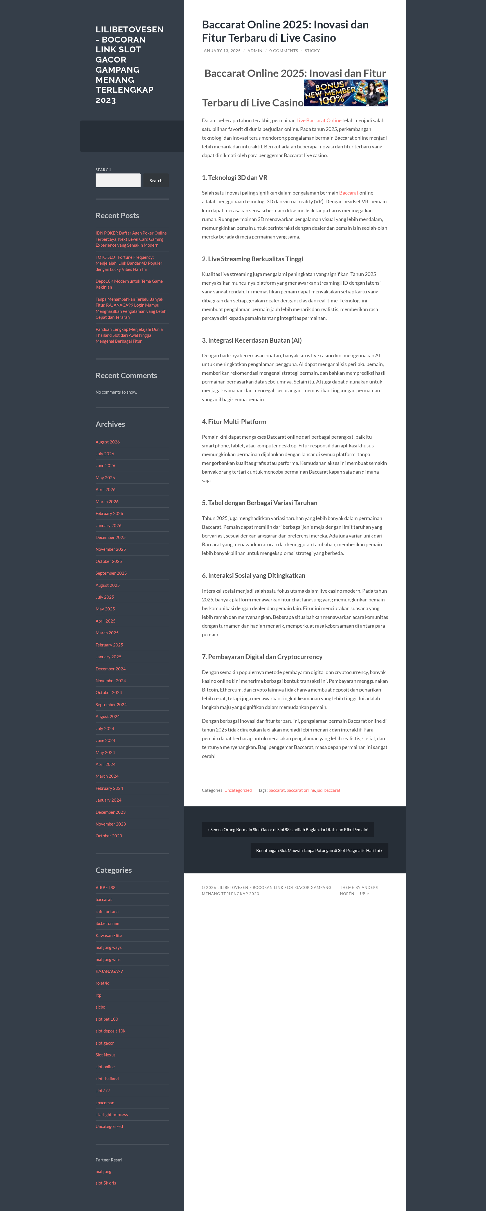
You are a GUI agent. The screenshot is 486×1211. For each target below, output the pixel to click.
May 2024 (105, 752)
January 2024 (109, 799)
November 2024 (111, 680)
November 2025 (111, 549)
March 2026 (107, 501)
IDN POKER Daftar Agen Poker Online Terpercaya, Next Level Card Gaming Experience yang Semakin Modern (131, 238)
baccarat (104, 899)
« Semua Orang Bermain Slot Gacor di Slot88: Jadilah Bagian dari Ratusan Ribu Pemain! (288, 829)
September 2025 (111, 573)
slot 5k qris (106, 1182)
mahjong (103, 1171)
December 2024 (111, 668)
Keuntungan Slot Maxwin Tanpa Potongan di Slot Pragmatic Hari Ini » (319, 850)
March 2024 (107, 776)
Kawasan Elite (109, 935)
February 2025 (109, 644)
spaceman (105, 1102)
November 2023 (111, 823)
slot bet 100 (107, 1019)
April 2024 (106, 764)
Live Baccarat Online (318, 120)
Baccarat (349, 192)
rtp (98, 995)
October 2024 (109, 692)
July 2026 (105, 453)
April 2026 (106, 489)
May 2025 (105, 608)
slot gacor (105, 1042)
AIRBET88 (106, 887)
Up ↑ (365, 893)
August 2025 (108, 585)
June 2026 (105, 465)
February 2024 (109, 788)
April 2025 (106, 620)
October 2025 (109, 561)
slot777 (103, 1090)
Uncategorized (109, 1126)
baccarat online (301, 790)
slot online (105, 1066)
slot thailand (107, 1078)
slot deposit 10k (110, 1030)
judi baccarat (329, 790)
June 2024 (105, 740)
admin (255, 50)
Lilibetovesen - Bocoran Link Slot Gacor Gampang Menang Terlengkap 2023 (130, 64)
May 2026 (105, 477)
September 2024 (111, 704)
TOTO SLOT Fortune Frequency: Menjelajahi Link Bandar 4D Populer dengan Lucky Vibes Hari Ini (129, 263)
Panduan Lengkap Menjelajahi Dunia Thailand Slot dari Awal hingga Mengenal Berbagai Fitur (129, 335)
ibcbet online (107, 923)
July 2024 (105, 728)
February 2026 (109, 513)
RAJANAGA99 (109, 971)
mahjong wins (108, 959)
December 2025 (111, 537)
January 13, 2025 (221, 50)
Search (104, 170)
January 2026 (109, 525)
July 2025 (105, 596)
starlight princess (112, 1114)
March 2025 (107, 632)
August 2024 (108, 716)
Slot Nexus (106, 1054)
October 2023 (109, 835)
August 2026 (108, 441)
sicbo (100, 1006)
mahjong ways (109, 947)
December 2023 (111, 812)
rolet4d (102, 982)
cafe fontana (107, 911)
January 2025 (109, 656)
